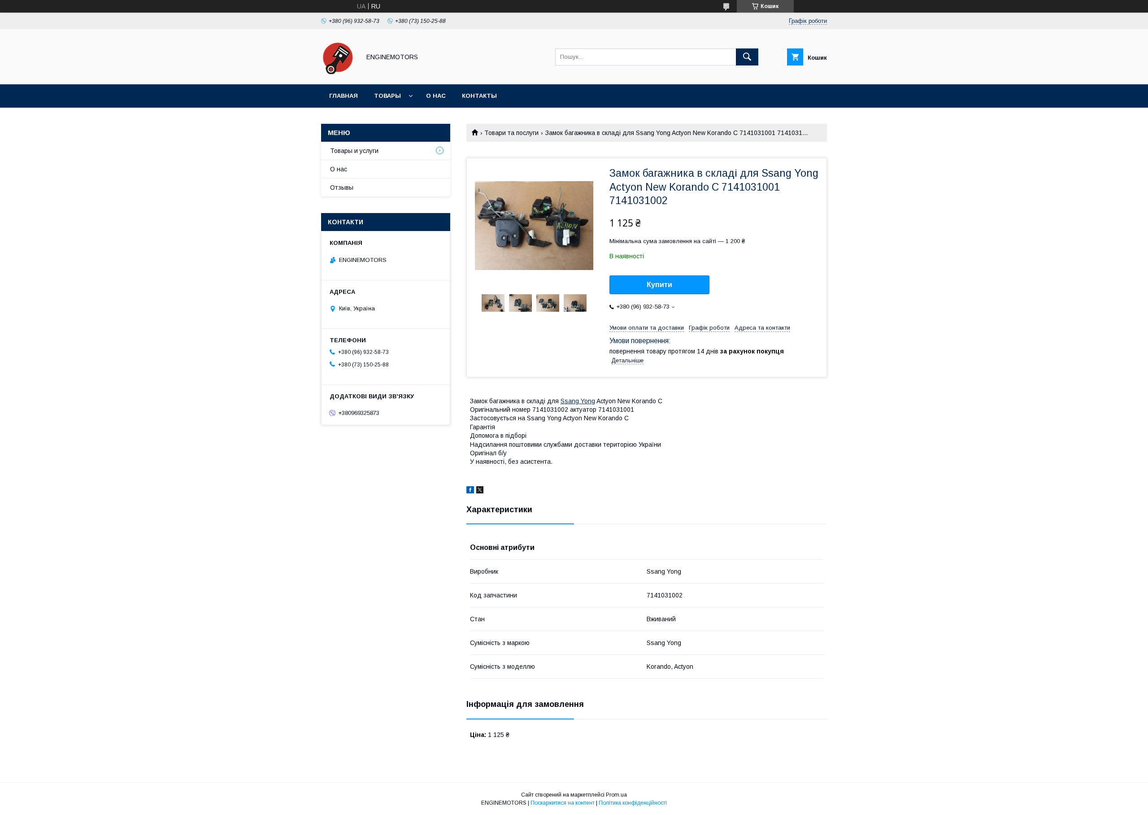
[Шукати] (747, 56)
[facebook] (470, 491)
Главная (343, 95)
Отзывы (341, 187)
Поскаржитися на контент (563, 803)
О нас (436, 95)
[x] (479, 491)
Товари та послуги (511, 132)
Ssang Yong (578, 401)
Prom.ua (616, 795)
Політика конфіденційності (633, 803)
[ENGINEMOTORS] (338, 72)
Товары (387, 95)
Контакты (479, 95)
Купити (659, 284)
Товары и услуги (354, 150)
